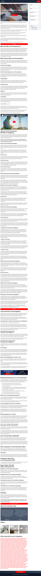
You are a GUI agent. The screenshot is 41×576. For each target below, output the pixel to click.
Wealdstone (12, 565)
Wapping (8, 565)
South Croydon (19, 560)
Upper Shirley (10, 564)
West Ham (8, 566)
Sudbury (18, 562)
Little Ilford (9, 554)
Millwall (5, 555)
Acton (5, 538)
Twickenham (26, 563)
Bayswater (8, 539)
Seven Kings (22, 559)
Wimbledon (5, 567)
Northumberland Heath (15, 556)
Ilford (4, 552)
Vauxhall (17, 564)
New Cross (22, 555)
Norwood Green (24, 556)
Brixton (8, 541)
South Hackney (23, 560)
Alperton (11, 538)
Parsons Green (16, 557)
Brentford (5, 541)
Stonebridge (5, 562)
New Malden (26, 555)
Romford (5, 559)
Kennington (14, 552)
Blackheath (18, 540)
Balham (14, 538)
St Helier (15, 561)
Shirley (1, 560)
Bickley (10, 540)
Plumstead (10, 558)
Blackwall (22, 540)
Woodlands (17, 567)
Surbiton (21, 562)
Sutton (23, 562)
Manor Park (24, 554)
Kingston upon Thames (9, 553)
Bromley (13, 541)
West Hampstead (12, 566)
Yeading (6, 568)
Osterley (8, 557)
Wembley (18, 565)
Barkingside (19, 538)
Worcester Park (2, 568)
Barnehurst (23, 538)
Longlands (14, 554)
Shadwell (26, 559)
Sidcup (8, 560)
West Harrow (17, 566)
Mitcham (8, 555)
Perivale (22, 557)
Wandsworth (2, 565)
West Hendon (21, 566)
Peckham (19, 557)
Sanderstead (15, 559)
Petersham (25, 557)
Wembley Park (21, 565)
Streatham (11, 562)
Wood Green (9, 567)
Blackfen (15, 540)
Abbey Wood (2, 538)
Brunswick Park (21, 541)
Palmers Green (11, 557)
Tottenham (14, 563)
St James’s (17, 561)
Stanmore (25, 561)
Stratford (8, 562)
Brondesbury (16, 541)
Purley (13, 558)
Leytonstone (2, 554)
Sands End (18, 559)
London (12, 554)
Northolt (10, 556)
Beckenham (11, 539)
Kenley (12, 552)
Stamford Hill (21, 561)
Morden (11, 555)
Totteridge (22, 563)
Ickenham (1, 552)
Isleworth (6, 552)
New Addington (18, 555)
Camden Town (25, 541)
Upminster (1, 564)
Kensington (22, 552)
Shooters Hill (4, 560)
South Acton (14, 560)
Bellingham (21, 539)
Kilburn (5, 553)
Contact (39, 1)
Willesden (1, 567)
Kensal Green (19, 552)
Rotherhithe (9, 559)
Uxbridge (14, 564)
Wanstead (5, 565)
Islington (9, 552)
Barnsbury (1, 539)
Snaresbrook (11, 560)
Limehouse (5, 554)
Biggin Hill (12, 540)
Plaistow (7, 558)
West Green (4, 566)
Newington (2, 556)
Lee (19, 553)
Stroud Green (15, 562)
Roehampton (2, 559)
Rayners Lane (26, 558)
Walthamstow (24, 564)
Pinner (5, 558)
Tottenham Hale (18, 563)
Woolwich (24, 567)
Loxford (18, 554)
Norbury (8, 556)
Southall (5, 561)
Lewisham (22, 553)
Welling (15, 565)
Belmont (24, 539)
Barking (16, 538)
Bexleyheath (6, 540)
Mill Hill (3, 555)
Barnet (26, 538)
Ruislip (12, 559)
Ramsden (21, 558)
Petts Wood (2, 558)
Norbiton (5, 556)
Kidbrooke (1, 553)
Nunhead (1, 557)
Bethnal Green (2, 540)
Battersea (5, 539)
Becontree (17, 539)
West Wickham (25, 566)
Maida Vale (20, 554)
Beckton (15, 539)
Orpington (4, 557)
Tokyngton (10, 563)
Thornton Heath (7, 563)
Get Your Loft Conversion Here (14, 503)
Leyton (25, 553)
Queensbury (18, 558)
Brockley (10, 541)
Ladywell (14, 553)
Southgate (8, 561)
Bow (3, 541)
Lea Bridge (17, 553)
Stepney (1, 562)
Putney (15, 558)
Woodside (21, 567)
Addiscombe (8, 538)
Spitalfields (11, 561)
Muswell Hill (14, 555)
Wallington (19, 564)
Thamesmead (2, 563)
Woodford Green (13, 567)
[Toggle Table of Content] (8, 104)
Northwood (20, 556)
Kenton (26, 552)
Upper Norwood (6, 564)
